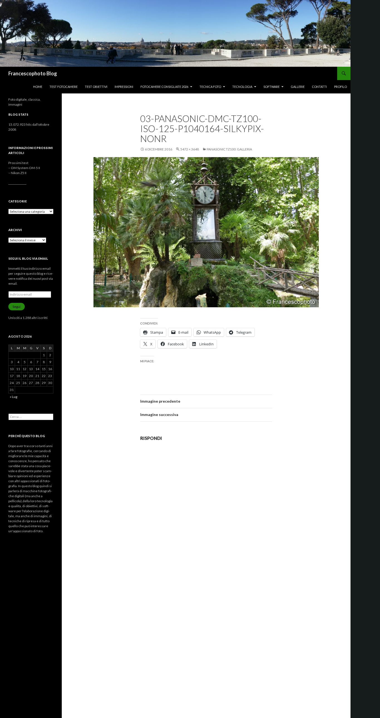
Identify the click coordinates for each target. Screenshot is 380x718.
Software (271, 86)
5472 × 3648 (189, 149)
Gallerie (298, 86)
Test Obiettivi (96, 86)
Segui (17, 306)
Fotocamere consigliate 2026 (164, 86)
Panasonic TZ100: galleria (229, 149)
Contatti (319, 86)
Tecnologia (242, 86)
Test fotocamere (64, 86)
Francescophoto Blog (32, 73)
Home (37, 86)
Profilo (340, 86)
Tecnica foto (210, 86)
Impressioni (124, 86)
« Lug (13, 397)
